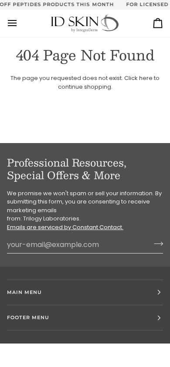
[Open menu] (20, 23)
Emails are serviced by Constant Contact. (65, 227)
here (146, 78)
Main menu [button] (24, 292)
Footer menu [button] (28, 317)
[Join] (156, 243)
